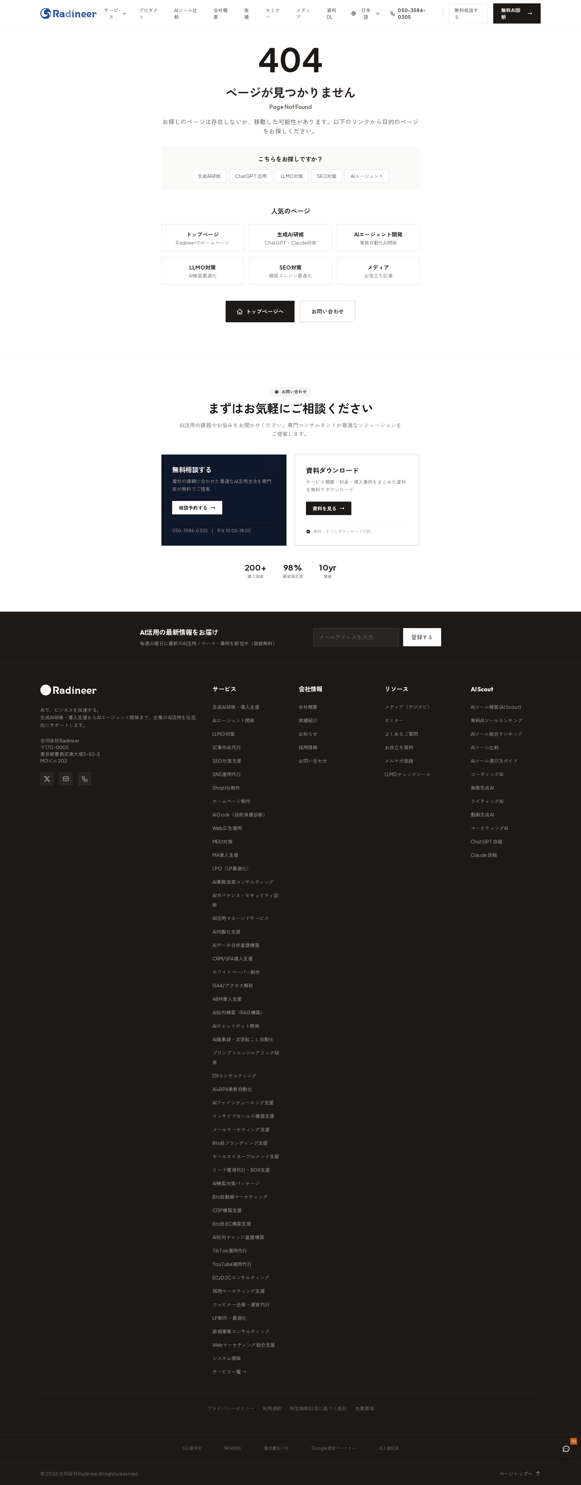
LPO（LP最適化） (231, 868)
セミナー (273, 13)
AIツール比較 (185, 13)
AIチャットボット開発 (236, 1026)
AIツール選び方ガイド (494, 761)
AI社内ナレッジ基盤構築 (238, 1237)
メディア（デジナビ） (408, 707)
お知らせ (308, 734)
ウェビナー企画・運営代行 (241, 1304)
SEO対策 (327, 176)
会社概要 (221, 13)
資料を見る (325, 508)
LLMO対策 (292, 176)
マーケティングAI (489, 828)
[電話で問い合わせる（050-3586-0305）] (84, 779)
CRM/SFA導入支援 (232, 958)
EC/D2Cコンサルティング (240, 1277)
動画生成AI (482, 814)
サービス (111, 13)
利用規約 (272, 1408)
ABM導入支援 (227, 999)
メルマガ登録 (399, 761)
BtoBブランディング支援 (240, 1143)
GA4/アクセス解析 (233, 985)
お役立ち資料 (399, 747)
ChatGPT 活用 (251, 176)
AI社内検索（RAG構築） (238, 1012)
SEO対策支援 (226, 761)
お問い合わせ (327, 311)
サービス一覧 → (229, 1372)
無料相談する (466, 13)
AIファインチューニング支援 (243, 1102)
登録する (422, 637)
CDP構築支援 (227, 1210)
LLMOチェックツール (408, 774)
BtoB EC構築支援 (231, 1224)
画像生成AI (482, 788)
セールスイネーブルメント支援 (245, 1156)
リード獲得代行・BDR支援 (241, 1170)
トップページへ (265, 311)
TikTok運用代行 (229, 1250)
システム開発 (226, 1358)
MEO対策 (222, 841)
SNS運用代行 (226, 774)
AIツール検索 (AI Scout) (496, 707)
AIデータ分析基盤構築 (236, 945)
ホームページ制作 (231, 801)
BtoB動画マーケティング (240, 1197)
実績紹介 (308, 720)
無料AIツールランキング (496, 720)
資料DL (331, 13)
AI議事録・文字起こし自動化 (243, 1039)
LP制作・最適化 (229, 1318)
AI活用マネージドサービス (240, 918)
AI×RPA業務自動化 (232, 1089)
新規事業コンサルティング (241, 1331)
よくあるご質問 (401, 734)
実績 (246, 13)
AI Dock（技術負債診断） (240, 814)
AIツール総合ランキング (496, 734)
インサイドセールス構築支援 (243, 1116)
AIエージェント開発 (233, 720)
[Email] (66, 779)
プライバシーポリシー (231, 1408)
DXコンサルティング (234, 1076)
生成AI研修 (209, 176)
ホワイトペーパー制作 (236, 972)
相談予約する (193, 508)
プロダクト (148, 13)
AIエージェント (367, 176)
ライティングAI (487, 801)
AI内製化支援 (226, 932)
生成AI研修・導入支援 (236, 707)
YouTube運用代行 (232, 1264)
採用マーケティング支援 (238, 1291)
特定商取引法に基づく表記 (318, 1408)
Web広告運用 (227, 828)
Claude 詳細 (484, 855)
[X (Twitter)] (47, 779)
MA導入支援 (225, 855)
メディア (303, 13)
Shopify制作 (226, 788)
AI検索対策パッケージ (236, 1183)
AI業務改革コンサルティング (243, 882)
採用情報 (308, 747)
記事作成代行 (226, 747)
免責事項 (364, 1408)
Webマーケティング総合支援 (243, 1345)
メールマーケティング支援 (241, 1129)
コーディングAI (487, 774)
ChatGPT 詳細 (487, 841)
